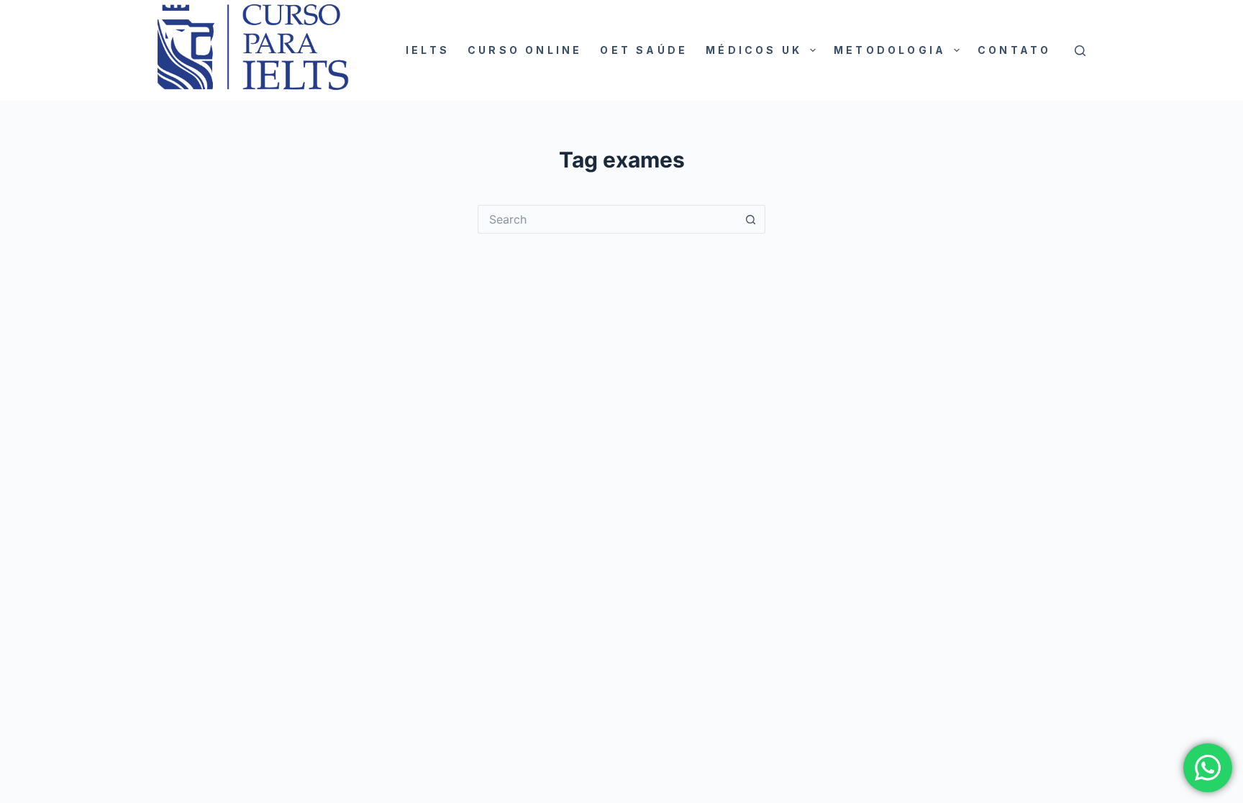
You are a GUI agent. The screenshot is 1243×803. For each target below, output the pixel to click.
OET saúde (644, 50)
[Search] (1080, 50)
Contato (1014, 50)
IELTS (428, 50)
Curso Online (525, 50)
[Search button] (751, 219)
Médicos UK (754, 50)
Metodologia (890, 50)
